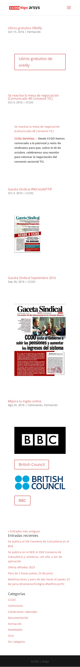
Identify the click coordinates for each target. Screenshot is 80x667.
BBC (22, 500)
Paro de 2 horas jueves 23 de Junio (30, 573)
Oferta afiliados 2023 (21, 567)
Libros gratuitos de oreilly (35, 62)
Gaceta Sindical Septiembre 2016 (32, 278)
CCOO (29, 102)
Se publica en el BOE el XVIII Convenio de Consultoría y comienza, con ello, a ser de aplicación (35, 556)
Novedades (15, 629)
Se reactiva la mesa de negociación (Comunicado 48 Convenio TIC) (33, 97)
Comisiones (35, 405)
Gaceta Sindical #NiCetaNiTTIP (30, 189)
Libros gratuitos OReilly (25, 28)
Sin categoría (16, 641)
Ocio (11, 635)
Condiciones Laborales (22, 612)
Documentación (18, 618)
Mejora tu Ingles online (24, 401)
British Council (32, 464)
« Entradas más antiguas (24, 531)
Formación (34, 32)
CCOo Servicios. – (26, 138)
